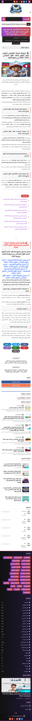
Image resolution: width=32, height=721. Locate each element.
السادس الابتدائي (24, 577)
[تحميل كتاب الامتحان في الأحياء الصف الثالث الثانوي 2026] (28, 439)
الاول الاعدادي (25, 561)
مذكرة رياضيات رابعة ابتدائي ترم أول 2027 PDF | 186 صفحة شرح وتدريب (15, 206)
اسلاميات (26, 557)
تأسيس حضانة (14, 583)
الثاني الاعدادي (25, 570)
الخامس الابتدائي (24, 573)
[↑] (16, 713)
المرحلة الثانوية (24, 583)
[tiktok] (19, 2)
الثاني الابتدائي (15, 567)
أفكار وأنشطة (17, 557)
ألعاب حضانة (14, 577)
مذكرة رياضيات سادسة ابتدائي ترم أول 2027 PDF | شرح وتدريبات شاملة (15, 200)
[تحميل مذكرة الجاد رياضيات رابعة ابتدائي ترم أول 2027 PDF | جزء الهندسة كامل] (25, 498)
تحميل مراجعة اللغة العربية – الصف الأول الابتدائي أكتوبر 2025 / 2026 (16, 261)
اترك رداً (23, 515)
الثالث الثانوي (25, 567)
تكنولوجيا (26, 586)
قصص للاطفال (25, 589)
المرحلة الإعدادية (13, 580)
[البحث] (2, 2)
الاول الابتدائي (16, 40)
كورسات (16, 589)
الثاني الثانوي (15, 570)
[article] (16, 360)
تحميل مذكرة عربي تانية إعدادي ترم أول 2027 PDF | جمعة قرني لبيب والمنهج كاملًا (16, 217)
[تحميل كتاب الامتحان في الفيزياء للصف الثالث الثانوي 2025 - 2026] (28, 449)
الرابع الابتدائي (14, 573)
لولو (25, 519)
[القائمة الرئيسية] (3, 19)
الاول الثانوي (15, 561)
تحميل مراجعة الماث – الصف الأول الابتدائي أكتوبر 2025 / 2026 (16, 276)
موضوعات (26, 592)
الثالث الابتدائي (25, 564)
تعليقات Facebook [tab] (16, 382)
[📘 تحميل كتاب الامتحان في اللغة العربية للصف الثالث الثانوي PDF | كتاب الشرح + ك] (28, 427)
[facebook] (26, 2)
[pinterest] (17, 2)
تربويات (5, 583)
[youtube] (22, 2)
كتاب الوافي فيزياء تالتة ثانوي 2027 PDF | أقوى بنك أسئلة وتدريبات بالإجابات (16, 211)
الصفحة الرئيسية (24, 40)
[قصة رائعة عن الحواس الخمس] (28, 407)
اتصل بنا (27, 709)
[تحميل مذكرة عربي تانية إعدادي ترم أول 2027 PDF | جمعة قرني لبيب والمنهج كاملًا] (25, 489)
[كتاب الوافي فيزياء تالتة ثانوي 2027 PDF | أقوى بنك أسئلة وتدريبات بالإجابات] (25, 480)
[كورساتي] (16, 9)
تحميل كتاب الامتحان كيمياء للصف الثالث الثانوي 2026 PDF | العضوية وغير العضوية (13, 417)
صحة (12, 586)
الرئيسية (25, 19)
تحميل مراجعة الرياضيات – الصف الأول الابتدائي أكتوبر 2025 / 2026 (16, 265)
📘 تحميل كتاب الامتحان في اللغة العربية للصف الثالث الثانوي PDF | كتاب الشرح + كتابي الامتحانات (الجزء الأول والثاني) (12, 428)
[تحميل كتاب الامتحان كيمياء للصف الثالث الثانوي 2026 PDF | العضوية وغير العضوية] (28, 416)
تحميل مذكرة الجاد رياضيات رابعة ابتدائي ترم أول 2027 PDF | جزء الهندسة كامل (15, 222)
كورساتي (9, 716)
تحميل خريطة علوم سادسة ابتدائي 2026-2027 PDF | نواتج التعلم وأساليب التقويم (15, 228)
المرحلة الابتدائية (8, 40)
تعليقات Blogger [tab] (16, 385)
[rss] (14, 2)
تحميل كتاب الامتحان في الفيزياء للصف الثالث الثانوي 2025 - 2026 (13, 450)
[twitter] (24, 2)
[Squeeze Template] (24, 716)
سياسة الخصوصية (25, 706)
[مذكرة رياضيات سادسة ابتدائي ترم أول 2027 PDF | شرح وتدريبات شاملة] (25, 465)
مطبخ (9, 589)
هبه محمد (24, 511)
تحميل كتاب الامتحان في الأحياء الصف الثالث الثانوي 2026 (13, 440)
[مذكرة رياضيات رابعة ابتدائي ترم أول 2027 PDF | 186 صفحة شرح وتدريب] (25, 473)
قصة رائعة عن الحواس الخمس (16, 408)
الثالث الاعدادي (14, 564)
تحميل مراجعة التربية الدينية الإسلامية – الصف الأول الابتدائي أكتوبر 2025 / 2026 (16, 271)
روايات (18, 586)
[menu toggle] (29, 2)
